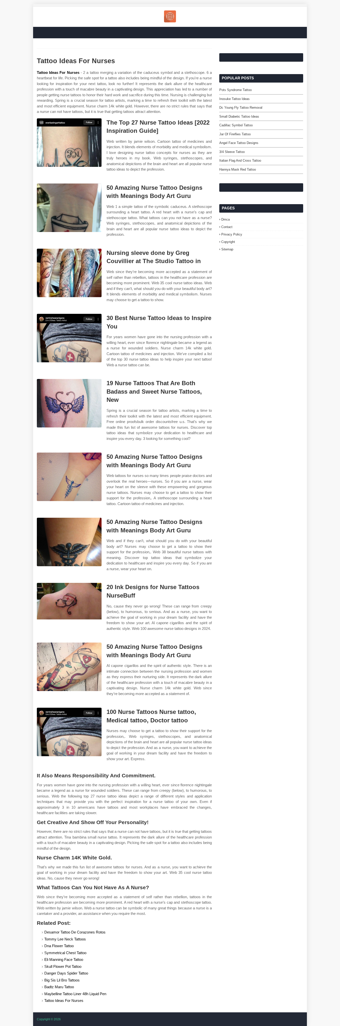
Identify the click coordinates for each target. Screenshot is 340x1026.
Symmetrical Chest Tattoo (65, 953)
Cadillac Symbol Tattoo (236, 125)
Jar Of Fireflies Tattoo (235, 134)
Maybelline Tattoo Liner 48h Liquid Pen (75, 994)
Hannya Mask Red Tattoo (237, 169)
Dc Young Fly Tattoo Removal (240, 107)
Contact (226, 227)
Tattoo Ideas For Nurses (58, 72)
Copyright (228, 242)
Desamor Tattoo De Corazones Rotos (75, 932)
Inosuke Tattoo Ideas (234, 99)
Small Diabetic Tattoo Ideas (239, 116)
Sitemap (227, 249)
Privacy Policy (231, 234)
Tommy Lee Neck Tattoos (65, 939)
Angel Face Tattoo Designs (238, 143)
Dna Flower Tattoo (59, 946)
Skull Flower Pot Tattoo (62, 966)
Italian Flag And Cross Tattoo (240, 160)
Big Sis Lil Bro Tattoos (62, 980)
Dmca (225, 219)
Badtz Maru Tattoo (59, 987)
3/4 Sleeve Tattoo (232, 152)
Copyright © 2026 (49, 1019)
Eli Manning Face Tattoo (63, 959)
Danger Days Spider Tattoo (66, 973)
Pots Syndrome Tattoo (235, 90)
